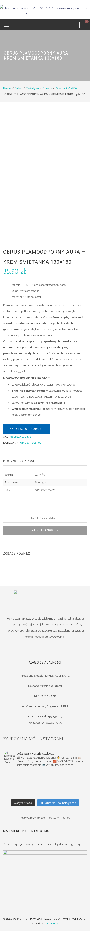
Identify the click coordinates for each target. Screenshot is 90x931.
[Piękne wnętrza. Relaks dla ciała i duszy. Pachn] (65, 772)
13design (52, 923)
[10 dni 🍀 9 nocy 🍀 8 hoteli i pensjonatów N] (24, 783)
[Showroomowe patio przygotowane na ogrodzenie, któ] (65, 778)
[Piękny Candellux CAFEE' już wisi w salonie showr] (65, 783)
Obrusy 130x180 (66, 88)
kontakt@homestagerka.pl (45, 722)
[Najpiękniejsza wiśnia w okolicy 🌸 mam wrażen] (24, 794)
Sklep (18, 88)
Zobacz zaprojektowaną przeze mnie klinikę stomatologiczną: (41, 844)
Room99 (40, 482)
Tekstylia (32, 88)
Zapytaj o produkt (27, 428)
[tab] (45, 461)
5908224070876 (45, 490)
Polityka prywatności (32, 817)
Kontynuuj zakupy (45, 518)
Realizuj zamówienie (45, 530)
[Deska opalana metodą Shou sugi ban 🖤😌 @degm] (24, 789)
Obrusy (47, 88)
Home (7, 88)
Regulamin (54, 817)
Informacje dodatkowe (19, 461)
